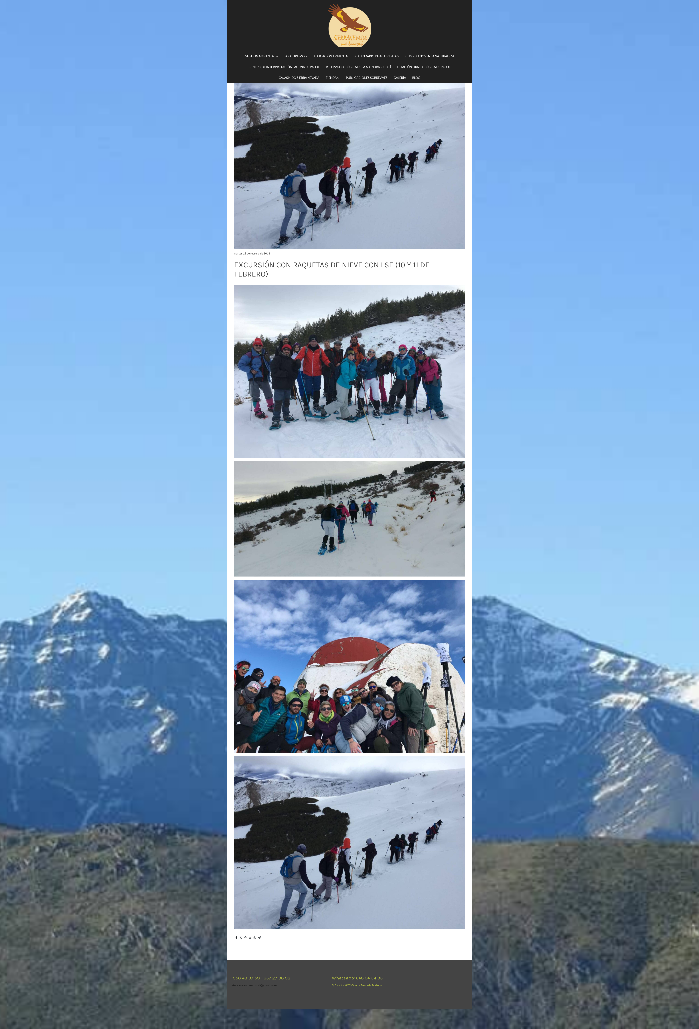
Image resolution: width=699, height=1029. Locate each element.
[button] (261, 56)
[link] (349, 25)
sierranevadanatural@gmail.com (254, 985)
